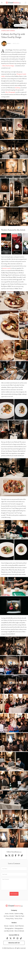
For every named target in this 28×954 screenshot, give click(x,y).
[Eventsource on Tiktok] (22, 855)
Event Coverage (10, 30)
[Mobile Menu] (2, 2)
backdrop (17, 87)
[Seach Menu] (25, 2)
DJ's (13, 931)
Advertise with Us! (14, 943)
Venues (6, 926)
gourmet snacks (6, 268)
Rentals (22, 931)
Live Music (7, 931)
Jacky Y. (9, 43)
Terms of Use (18, 918)
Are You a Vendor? (9, 916)
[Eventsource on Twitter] (9, 855)
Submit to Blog (18, 913)
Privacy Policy (10, 918)
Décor (16, 931)
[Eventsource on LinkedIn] (6, 855)
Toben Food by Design (8, 66)
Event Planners (19, 926)
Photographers (9, 928)
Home (7, 913)
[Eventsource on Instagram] (12, 855)
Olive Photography (22, 25)
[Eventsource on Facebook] (16, 855)
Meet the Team (19, 916)
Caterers (11, 926)
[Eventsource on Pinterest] (19, 855)
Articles (11, 913)
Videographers (19, 928)
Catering (3, 30)
